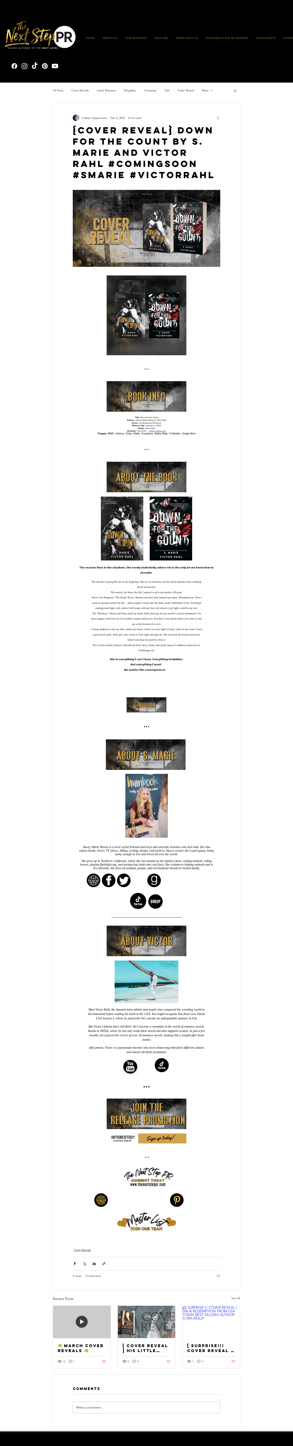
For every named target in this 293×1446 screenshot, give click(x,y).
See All (235, 1305)
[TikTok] (34, 66)
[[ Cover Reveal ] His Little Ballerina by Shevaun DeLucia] (146, 1329)
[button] (187, 38)
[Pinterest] (45, 66)
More (205, 90)
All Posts (58, 90)
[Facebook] (14, 66)
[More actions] (217, 117)
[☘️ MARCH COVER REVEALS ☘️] (82, 1329)
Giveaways (150, 90)
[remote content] (146, 758)
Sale (167, 90)
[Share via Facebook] (75, 1271)
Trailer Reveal (186, 90)
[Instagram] (24, 66)
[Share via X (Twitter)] (84, 1271)
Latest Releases (106, 90)
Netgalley (130, 90)
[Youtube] (55, 66)
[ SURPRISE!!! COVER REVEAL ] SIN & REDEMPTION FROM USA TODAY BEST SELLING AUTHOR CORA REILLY (211, 1355)
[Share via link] (104, 1271)
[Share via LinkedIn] (94, 1271)
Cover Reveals (80, 90)
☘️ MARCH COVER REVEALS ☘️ (81, 1355)
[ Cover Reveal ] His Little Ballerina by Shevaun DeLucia (145, 1355)
